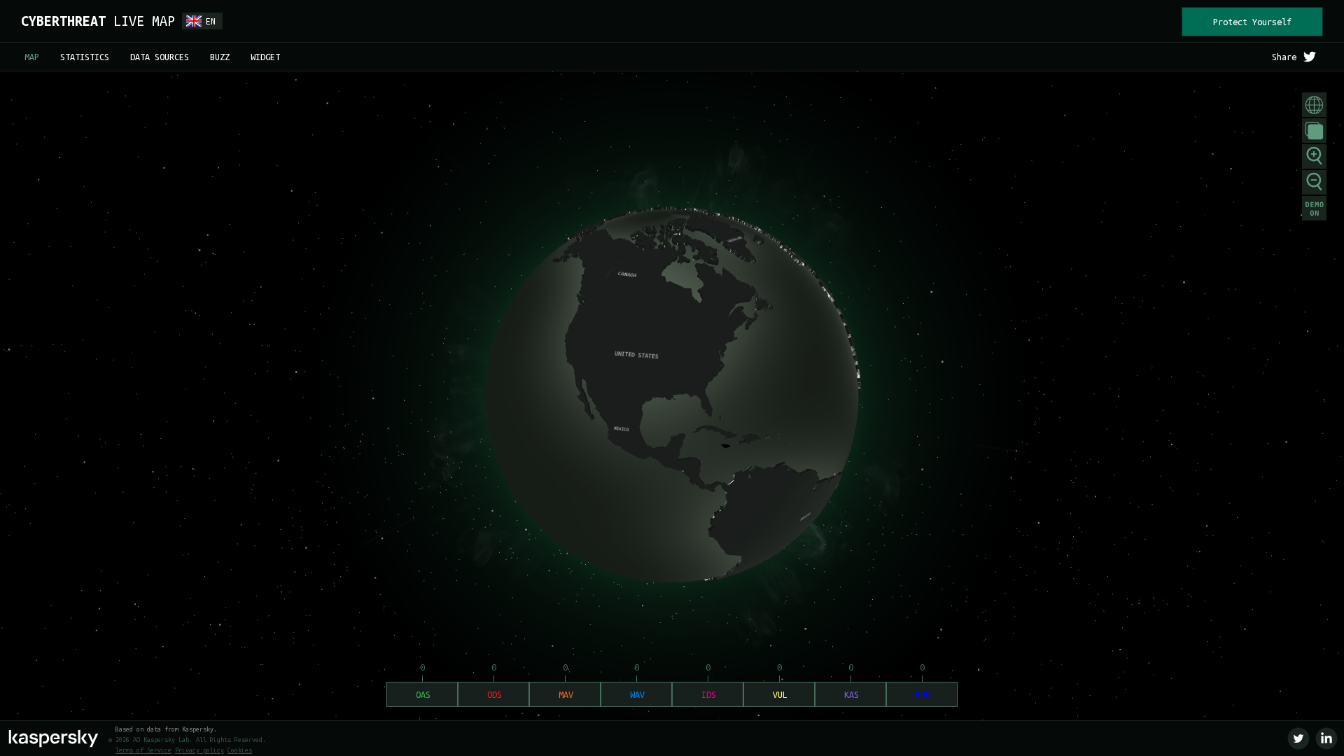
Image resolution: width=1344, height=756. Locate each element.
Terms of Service (143, 750)
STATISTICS (84, 57)
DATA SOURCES (159, 57)
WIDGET (265, 57)
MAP (31, 57)
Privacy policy (199, 750)
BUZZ (220, 57)
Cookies (239, 750)
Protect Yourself (1252, 22)
